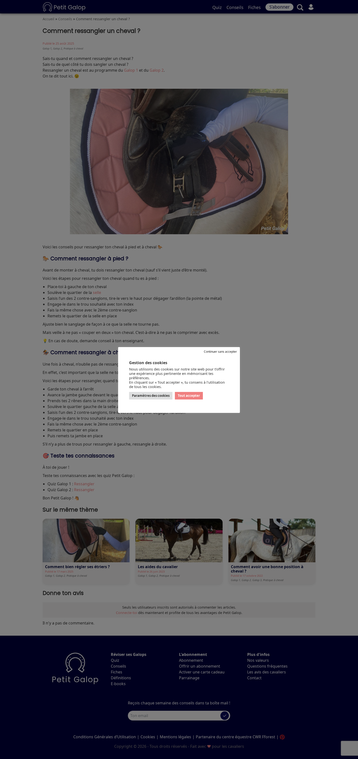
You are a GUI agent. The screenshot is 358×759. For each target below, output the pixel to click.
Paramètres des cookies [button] (151, 395)
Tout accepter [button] (189, 395)
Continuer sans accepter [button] (220, 352)
